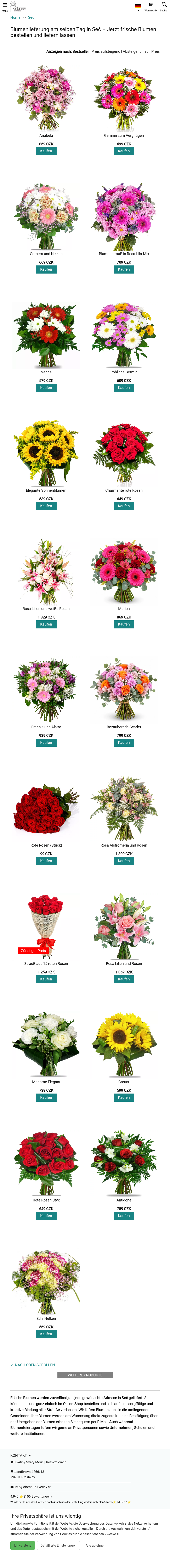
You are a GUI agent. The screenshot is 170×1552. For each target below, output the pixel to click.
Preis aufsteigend (105, 51)
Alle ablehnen (95, 1545)
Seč (31, 17)
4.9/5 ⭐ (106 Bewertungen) (31, 1496)
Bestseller (81, 51)
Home (15, 17)
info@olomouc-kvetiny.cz (32, 1487)
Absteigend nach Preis (141, 51)
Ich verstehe (22, 1545)
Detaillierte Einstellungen (58, 1545)
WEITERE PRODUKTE (85, 1375)
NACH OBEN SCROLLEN (34, 1365)
